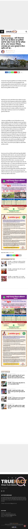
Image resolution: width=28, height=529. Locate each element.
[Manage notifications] (25, 526)
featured (11, 252)
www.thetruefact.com (11, 514)
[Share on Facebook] (6, 72)
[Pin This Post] (15, 72)
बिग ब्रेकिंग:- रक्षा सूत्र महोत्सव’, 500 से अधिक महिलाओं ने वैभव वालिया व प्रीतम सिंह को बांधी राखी (16, 277)
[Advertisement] (14, 15)
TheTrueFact (10, 50)
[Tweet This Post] (9, 72)
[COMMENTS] (21, 72)
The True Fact (15, 523)
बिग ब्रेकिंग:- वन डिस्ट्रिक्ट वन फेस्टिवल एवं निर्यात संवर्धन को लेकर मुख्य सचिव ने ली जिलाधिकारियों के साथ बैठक (16, 263)
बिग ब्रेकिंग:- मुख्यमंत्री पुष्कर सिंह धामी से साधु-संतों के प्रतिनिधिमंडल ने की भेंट (16, 269)
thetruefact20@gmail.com (10, 515)
